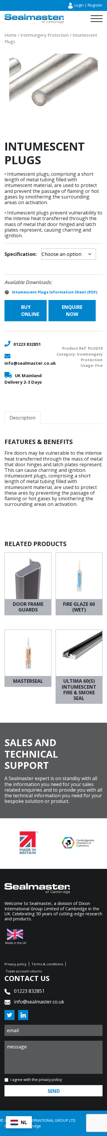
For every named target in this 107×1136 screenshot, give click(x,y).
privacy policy (50, 1079)
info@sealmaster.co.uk (30, 363)
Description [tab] (22, 417)
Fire (99, 365)
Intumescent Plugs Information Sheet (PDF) (54, 292)
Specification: (20, 254)
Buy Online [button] (30, 310)
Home (10, 35)
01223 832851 (27, 344)
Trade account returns (24, 971)
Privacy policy (15, 964)
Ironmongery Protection (45, 35)
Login (79, 5)
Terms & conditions (47, 964)
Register (95, 5)
